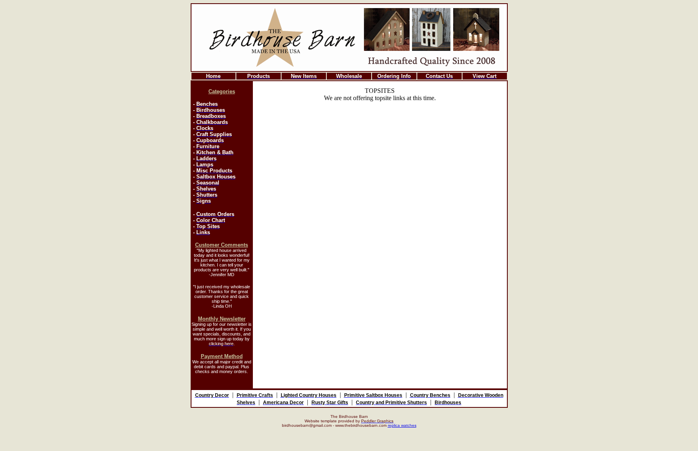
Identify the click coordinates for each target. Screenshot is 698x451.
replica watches (402, 425)
